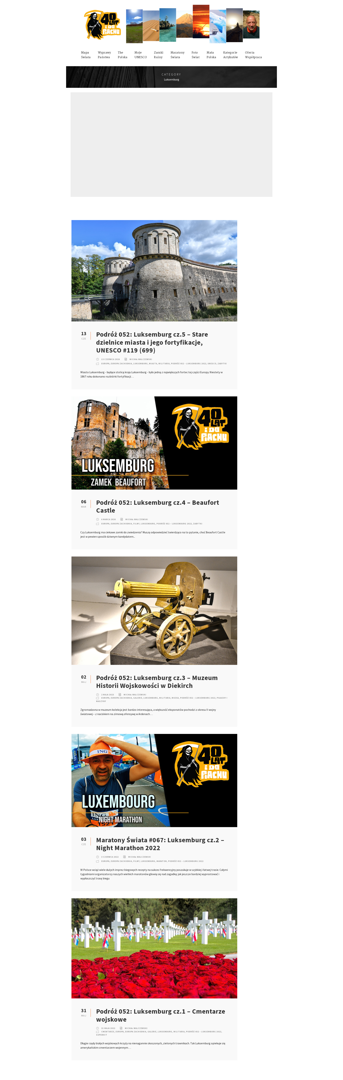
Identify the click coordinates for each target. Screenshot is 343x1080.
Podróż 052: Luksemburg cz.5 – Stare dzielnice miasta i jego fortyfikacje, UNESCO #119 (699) (152, 342)
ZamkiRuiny (158, 55)
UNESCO (212, 363)
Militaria (164, 363)
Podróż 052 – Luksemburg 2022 (188, 363)
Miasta (153, 363)
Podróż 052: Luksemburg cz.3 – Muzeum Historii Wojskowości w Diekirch (157, 682)
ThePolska (122, 55)
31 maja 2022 (108, 1028)
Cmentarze (107, 1031)
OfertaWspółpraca (253, 55)
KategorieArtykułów (230, 55)
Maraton (161, 861)
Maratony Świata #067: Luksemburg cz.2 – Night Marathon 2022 (160, 844)
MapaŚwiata (86, 55)
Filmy (136, 523)
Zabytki (222, 363)
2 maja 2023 (107, 694)
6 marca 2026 (108, 519)
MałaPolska (211, 55)
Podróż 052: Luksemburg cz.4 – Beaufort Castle (157, 506)
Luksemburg (140, 363)
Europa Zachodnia (121, 363)
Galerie (137, 698)
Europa (105, 363)
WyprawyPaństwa (104, 55)
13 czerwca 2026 (110, 359)
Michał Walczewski (141, 359)
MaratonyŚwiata (178, 55)
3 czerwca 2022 (110, 857)
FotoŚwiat (196, 55)
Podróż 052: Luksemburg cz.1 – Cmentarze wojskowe (160, 1015)
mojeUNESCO (141, 55)
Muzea (175, 698)
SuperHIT (101, 1035)
